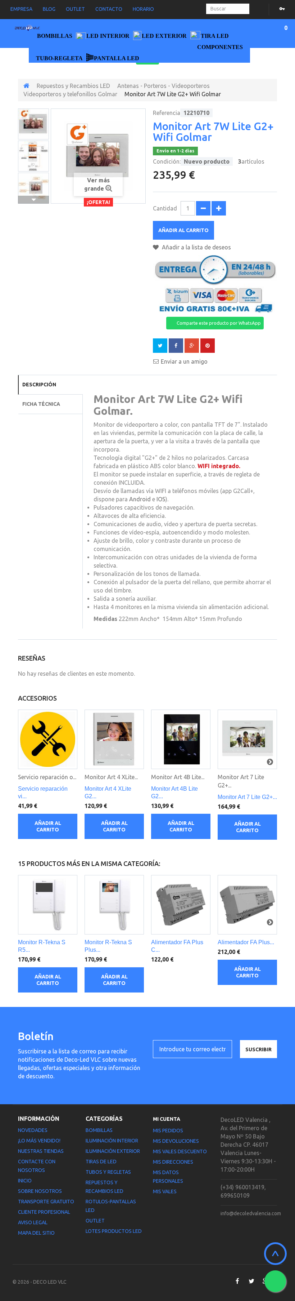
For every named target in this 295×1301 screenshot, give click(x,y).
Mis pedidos (168, 1130)
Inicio (25, 1181)
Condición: (167, 161)
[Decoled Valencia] (27, 29)
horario (143, 9)
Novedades (32, 1130)
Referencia (166, 113)
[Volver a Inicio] (26, 86)
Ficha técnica (41, 404)
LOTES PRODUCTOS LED (114, 1231)
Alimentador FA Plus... (246, 942)
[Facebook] (237, 1281)
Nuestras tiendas (41, 1151)
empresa (21, 9)
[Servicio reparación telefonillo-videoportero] (47, 739)
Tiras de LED (101, 1161)
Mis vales (165, 1191)
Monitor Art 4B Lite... (177, 777)
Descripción (39, 384)
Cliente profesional (44, 1212)
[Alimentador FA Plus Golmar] (247, 904)
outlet (75, 9)
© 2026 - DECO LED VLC (40, 1282)
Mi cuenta (166, 1119)
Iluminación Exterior (113, 1151)
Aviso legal (32, 1222)
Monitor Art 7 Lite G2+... (247, 797)
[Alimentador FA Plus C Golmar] (180, 904)
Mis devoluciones (176, 1141)
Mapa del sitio (36, 1233)
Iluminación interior (112, 1141)
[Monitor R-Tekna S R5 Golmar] (47, 904)
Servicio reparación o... (47, 777)
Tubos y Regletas (108, 1172)
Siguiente (33, 200)
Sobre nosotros (40, 1191)
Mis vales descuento (180, 1151)
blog (49, 9)
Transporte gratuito (46, 1201)
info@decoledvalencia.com (251, 1213)
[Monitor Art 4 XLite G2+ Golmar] (114, 739)
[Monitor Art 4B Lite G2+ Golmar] (180, 739)
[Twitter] (251, 1281)
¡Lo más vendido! (39, 1141)
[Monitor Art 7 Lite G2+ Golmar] (33, 123)
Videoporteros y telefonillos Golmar (70, 94)
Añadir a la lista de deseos (195, 247)
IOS (160, 499)
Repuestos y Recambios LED (73, 86)
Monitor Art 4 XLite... (111, 777)
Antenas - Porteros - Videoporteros (163, 86)
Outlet (95, 1221)
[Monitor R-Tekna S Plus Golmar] (114, 904)
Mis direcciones (173, 1162)
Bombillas (99, 1130)
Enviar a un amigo (184, 361)
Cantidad (165, 208)
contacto (108, 9)
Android (140, 499)
